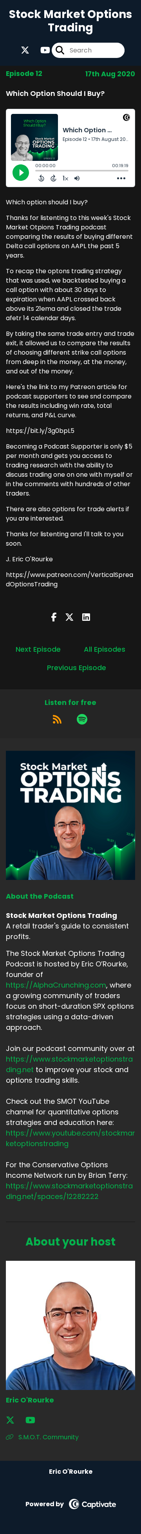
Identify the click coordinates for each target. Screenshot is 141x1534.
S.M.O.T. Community (48, 1437)
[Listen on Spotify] (82, 719)
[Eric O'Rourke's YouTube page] (35, 1420)
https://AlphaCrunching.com (56, 985)
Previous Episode (76, 667)
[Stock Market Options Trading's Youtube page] (40, 50)
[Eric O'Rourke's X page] (15, 1420)
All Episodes (104, 649)
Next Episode (38, 649)
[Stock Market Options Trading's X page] (25, 50)
